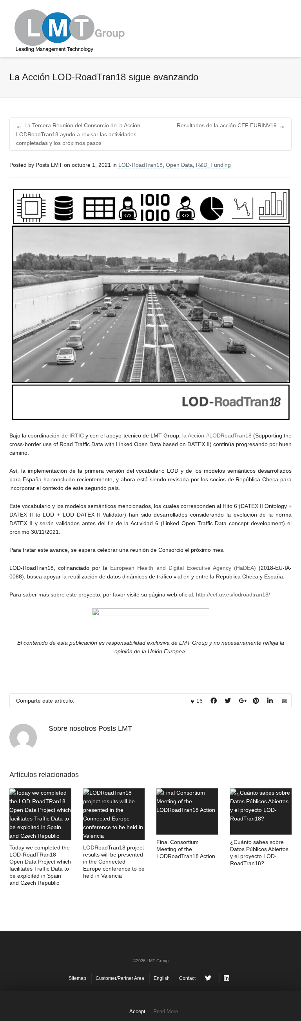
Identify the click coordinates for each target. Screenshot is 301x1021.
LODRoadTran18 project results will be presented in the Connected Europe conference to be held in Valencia (114, 861)
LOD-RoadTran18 (140, 165)
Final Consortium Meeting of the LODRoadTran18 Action (185, 849)
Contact (187, 978)
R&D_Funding (213, 165)
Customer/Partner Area (120, 978)
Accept (137, 1011)
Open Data (179, 165)
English (162, 978)
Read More (165, 1011)
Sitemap (77, 978)
